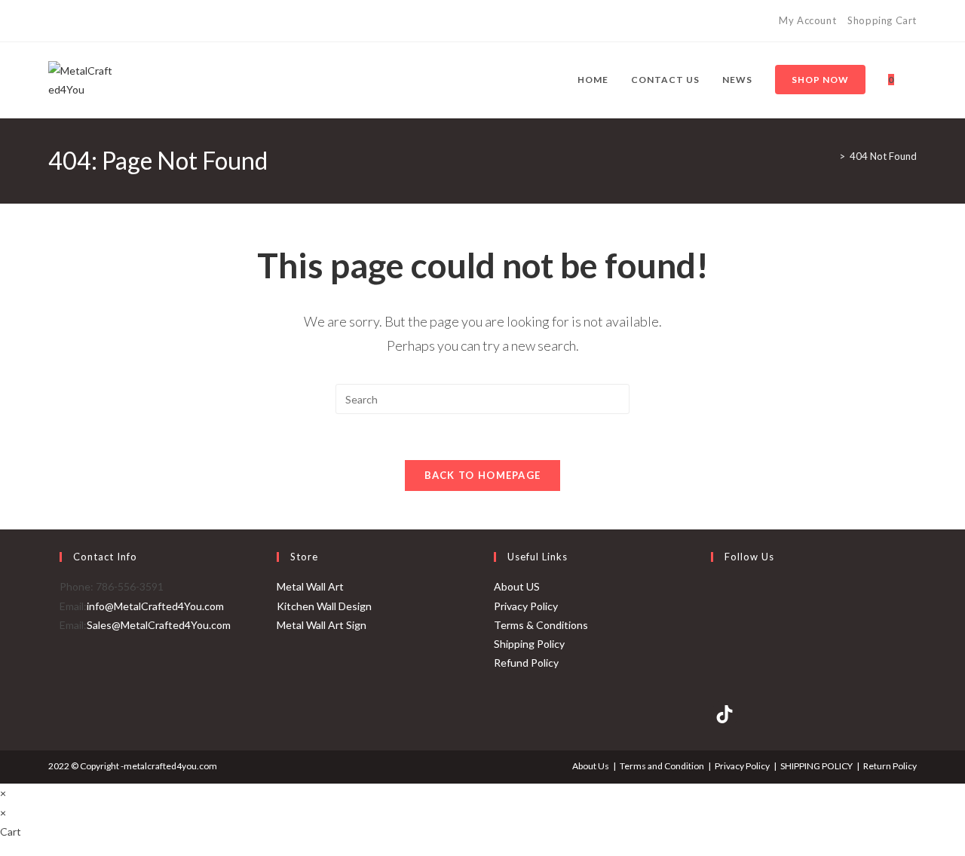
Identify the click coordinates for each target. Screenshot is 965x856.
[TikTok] (104, 21)
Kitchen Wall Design (324, 606)
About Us (590, 766)
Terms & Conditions (541, 624)
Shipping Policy (529, 643)
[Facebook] (54, 21)
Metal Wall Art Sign (321, 624)
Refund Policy (526, 662)
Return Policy (890, 766)
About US (517, 586)
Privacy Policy (526, 606)
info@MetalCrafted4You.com (155, 606)
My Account (807, 20)
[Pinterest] (69, 21)
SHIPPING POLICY (816, 766)
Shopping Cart (882, 20)
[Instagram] (87, 21)
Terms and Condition (662, 766)
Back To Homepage (482, 475)
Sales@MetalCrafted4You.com (159, 624)
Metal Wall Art (310, 586)
